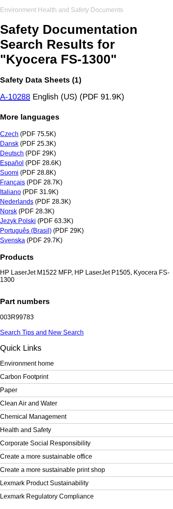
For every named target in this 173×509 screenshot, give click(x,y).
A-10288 (15, 96)
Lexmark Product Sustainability (44, 483)
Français (12, 182)
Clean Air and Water (28, 403)
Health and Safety (25, 429)
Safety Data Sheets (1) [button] (40, 80)
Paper (8, 390)
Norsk (8, 211)
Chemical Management (33, 416)
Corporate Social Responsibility (45, 443)
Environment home (27, 363)
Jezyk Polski (18, 220)
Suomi (9, 172)
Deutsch (12, 153)
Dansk (9, 143)
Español (12, 162)
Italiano (10, 191)
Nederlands (16, 201)
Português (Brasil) (25, 230)
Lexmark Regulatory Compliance (47, 496)
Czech (9, 133)
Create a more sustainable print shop (52, 469)
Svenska (12, 240)
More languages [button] (30, 117)
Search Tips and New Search (42, 332)
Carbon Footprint (24, 376)
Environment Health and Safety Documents (61, 9)
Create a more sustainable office (46, 456)
